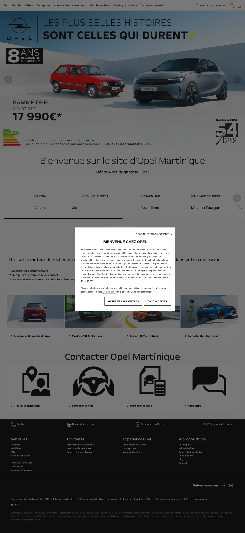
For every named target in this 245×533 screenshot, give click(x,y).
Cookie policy (110, 291)
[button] (154, 234)
